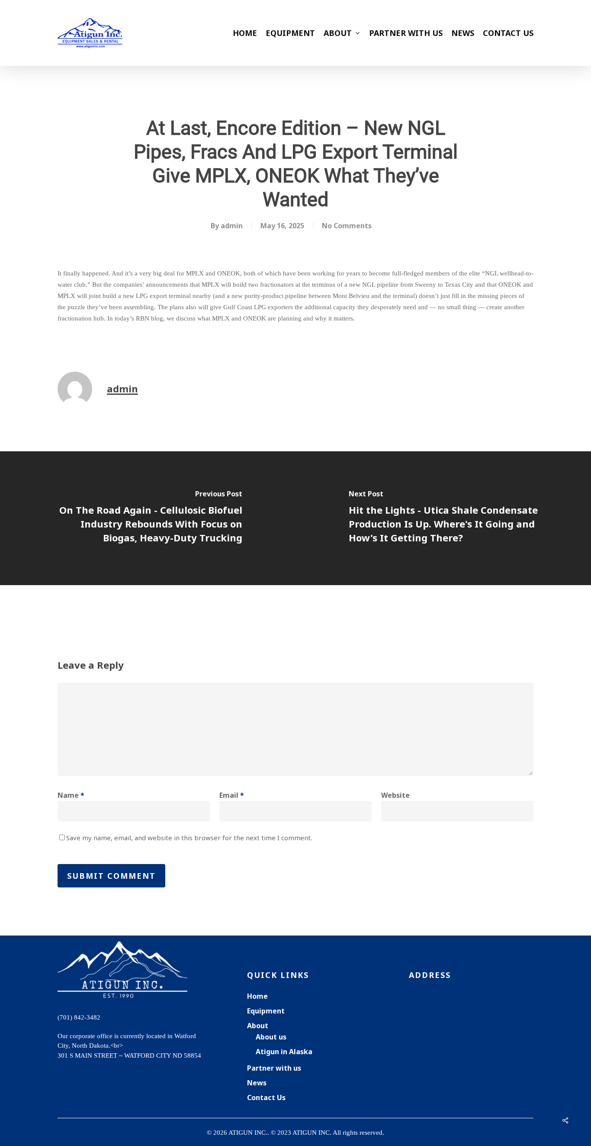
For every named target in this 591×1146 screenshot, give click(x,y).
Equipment (266, 1011)
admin (232, 225)
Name (71, 795)
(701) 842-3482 (79, 1017)
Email (231, 795)
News (257, 1083)
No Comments (347, 225)
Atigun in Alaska (284, 1051)
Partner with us (274, 1068)
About (257, 1025)
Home (257, 996)
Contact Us (266, 1097)
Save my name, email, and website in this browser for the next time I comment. (189, 837)
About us (271, 1037)
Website (395, 795)
